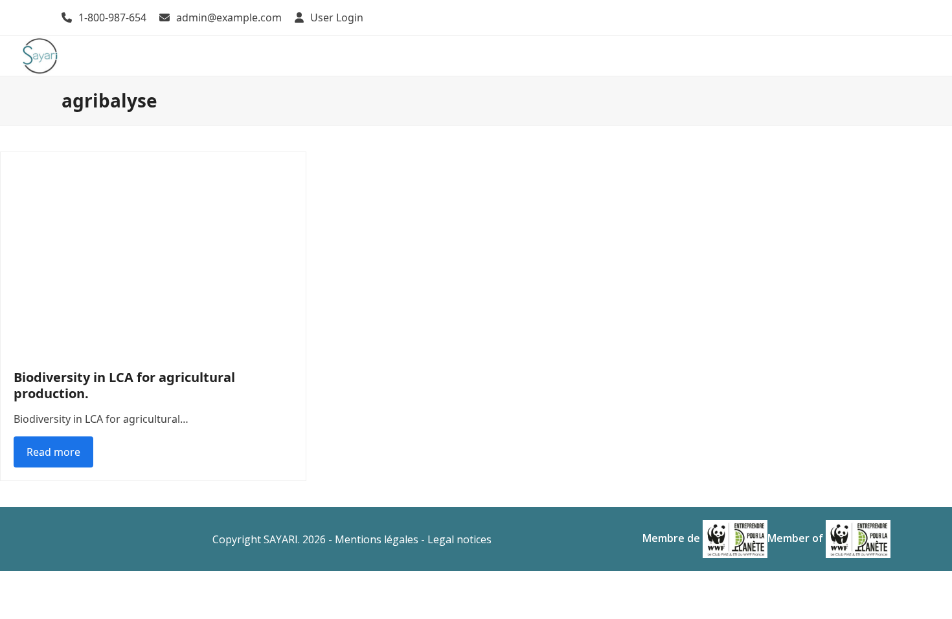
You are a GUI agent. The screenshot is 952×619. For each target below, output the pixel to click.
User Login (336, 17)
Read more (53, 452)
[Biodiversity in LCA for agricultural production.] (153, 253)
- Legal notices (456, 539)
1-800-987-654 (112, 17)
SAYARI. (282, 539)
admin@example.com (229, 17)
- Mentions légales (373, 539)
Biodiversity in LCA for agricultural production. (124, 385)
